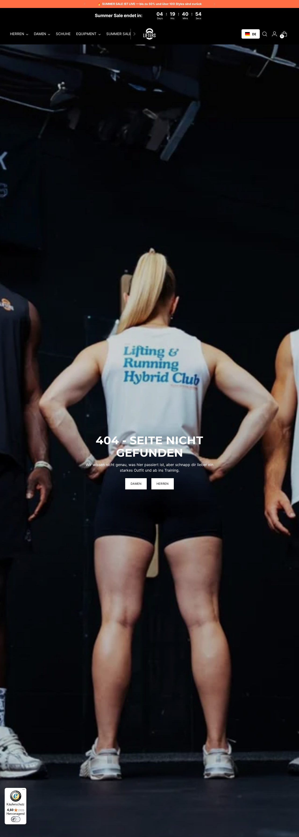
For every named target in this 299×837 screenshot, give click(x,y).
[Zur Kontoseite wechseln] (274, 34)
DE (254, 34)
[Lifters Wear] (149, 34)
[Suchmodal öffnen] (264, 34)
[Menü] (23, 790)
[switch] (15, 819)
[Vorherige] (85, 4)
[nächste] (214, 4)
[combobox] (251, 34)
